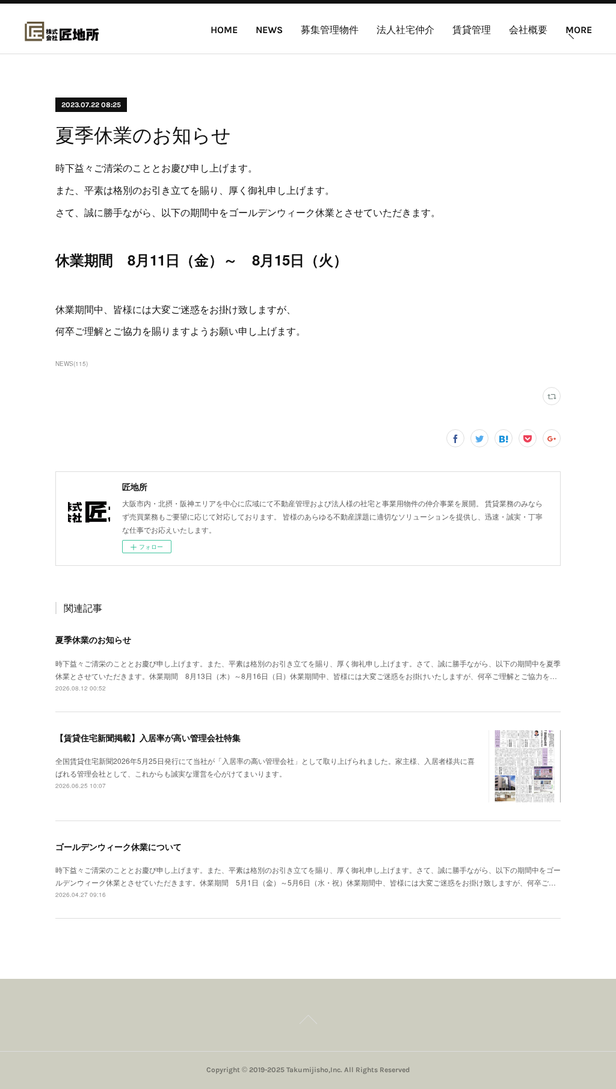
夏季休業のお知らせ (93, 639)
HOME (224, 30)
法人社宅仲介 (405, 30)
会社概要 (528, 30)
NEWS (269, 30)
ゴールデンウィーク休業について (118, 846)
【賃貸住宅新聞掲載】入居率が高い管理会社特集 (148, 737)
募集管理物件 (330, 30)
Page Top (308, 1021)
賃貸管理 (471, 30)
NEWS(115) (71, 363)
